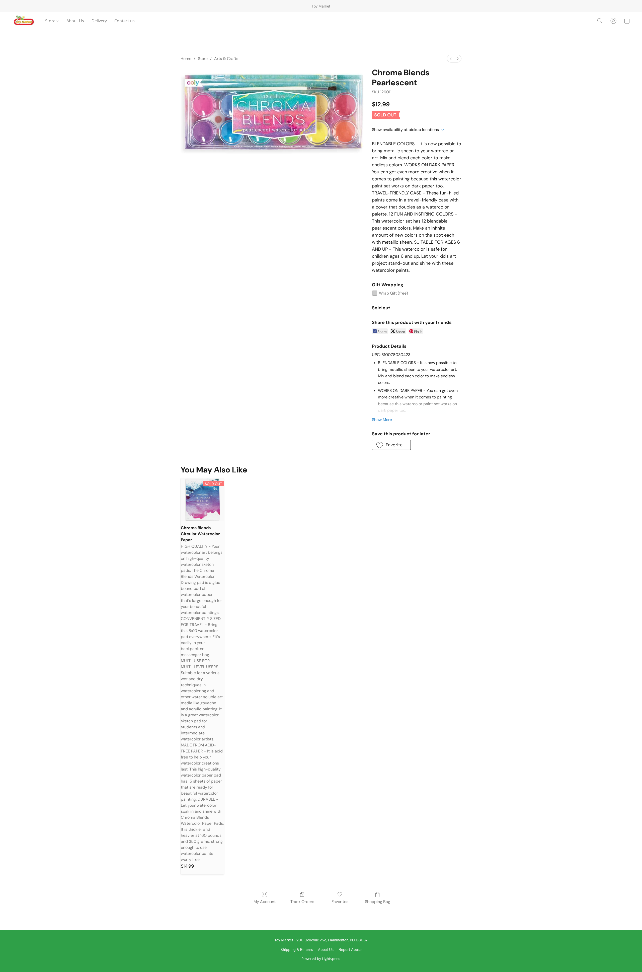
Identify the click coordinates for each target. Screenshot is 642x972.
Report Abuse (350, 950)
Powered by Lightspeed (321, 958)
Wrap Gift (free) (393, 293)
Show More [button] (382, 419)
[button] (23, 21)
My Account (265, 901)
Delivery (99, 21)
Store (50, 21)
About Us (75, 21)
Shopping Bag (377, 901)
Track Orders (302, 901)
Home (186, 58)
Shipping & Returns (296, 950)
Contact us (124, 21)
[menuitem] (450, 58)
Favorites (340, 901)
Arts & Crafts (226, 58)
